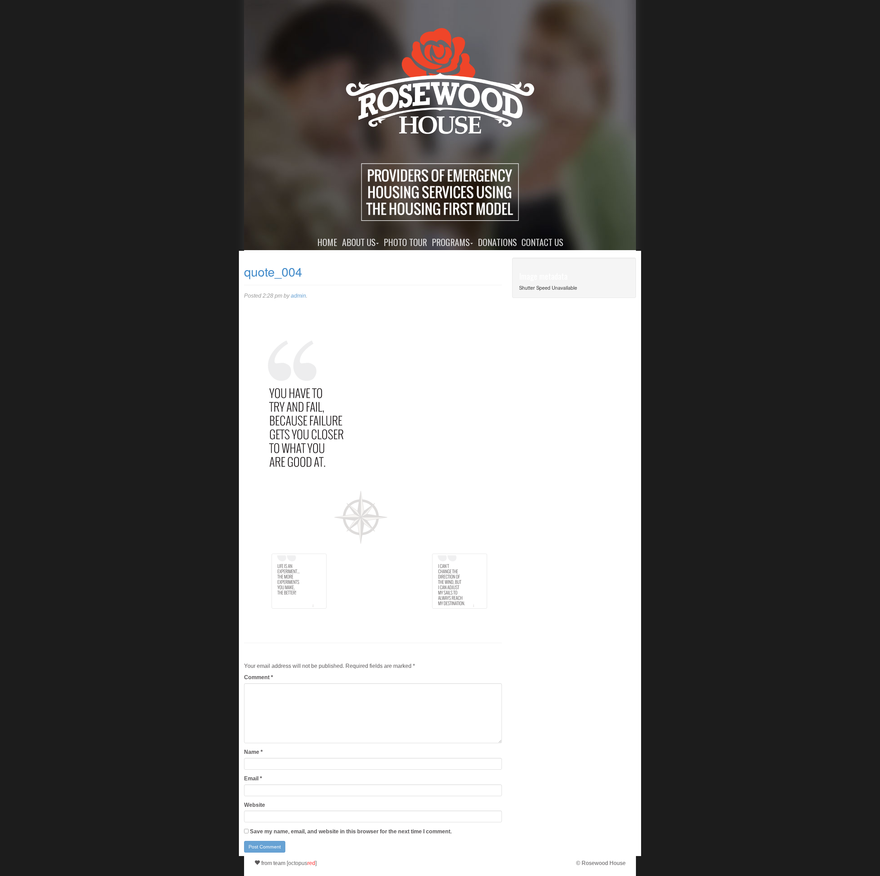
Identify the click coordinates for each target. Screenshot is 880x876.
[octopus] (302, 863)
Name (253, 752)
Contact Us (542, 242)
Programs (451, 242)
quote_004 (273, 271)
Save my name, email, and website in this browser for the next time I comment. (351, 831)
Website (254, 805)
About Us (358, 242)
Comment (258, 677)
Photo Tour (405, 242)
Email (253, 778)
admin (298, 296)
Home (327, 242)
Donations (497, 242)
